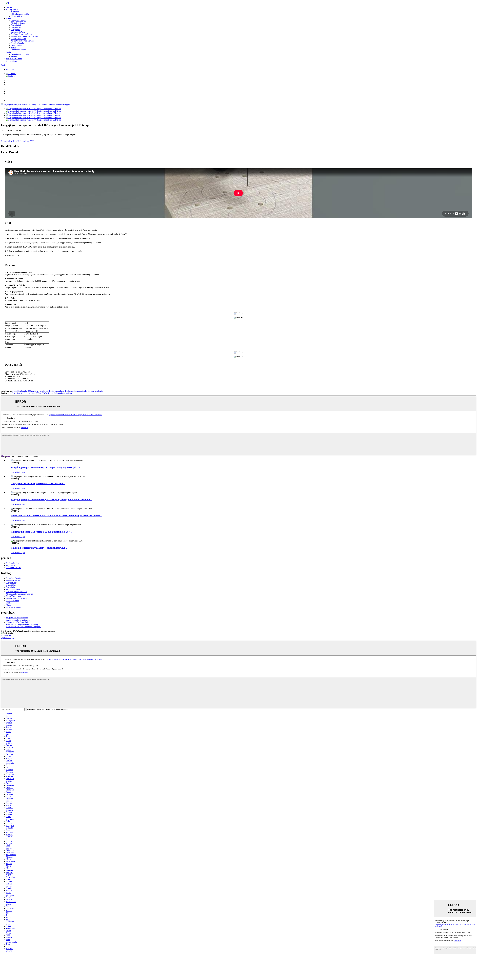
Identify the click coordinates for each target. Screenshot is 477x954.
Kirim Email (6, 635)
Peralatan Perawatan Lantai (21, 34)
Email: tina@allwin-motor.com (18, 620)
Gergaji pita (15, 30)
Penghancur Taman (18, 50)
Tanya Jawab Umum (14, 59)
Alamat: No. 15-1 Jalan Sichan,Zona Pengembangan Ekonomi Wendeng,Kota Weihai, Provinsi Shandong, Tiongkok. (23, 624)
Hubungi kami (11, 61)
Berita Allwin (16, 56)
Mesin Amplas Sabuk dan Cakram (24, 36)
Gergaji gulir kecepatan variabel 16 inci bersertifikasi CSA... (41, 531)
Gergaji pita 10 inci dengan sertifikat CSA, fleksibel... (38, 483)
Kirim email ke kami (9, 141)
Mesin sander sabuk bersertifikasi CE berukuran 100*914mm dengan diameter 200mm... (56, 515)
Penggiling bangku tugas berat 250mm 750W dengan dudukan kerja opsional (42, 393)
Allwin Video (16, 16)
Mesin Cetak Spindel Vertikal (22, 41)
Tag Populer (11, 565)
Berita (8, 52)
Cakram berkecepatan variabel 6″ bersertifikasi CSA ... (39, 547)
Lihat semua (6, 456)
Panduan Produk (12, 563)
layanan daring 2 (7, 638)
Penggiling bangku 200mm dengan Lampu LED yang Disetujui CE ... (46, 467)
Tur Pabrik (15, 12)
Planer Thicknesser (18, 39)
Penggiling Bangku (18, 21)
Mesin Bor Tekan (18, 23)
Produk (9, 18)
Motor (13, 47)
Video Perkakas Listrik (20, 14)
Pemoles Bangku (17, 43)
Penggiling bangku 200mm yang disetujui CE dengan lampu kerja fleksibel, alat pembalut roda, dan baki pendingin (57, 391)
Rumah (9, 7)
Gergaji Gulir (16, 25)
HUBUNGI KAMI (13, 568)
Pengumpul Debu (18, 32)
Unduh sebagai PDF (26, 141)
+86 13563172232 (13, 69)
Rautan (9, 603)
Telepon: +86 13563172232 (17, 618)
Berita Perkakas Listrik (20, 54)
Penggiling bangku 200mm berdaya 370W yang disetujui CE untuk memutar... (51, 499)
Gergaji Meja (16, 27)
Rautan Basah (16, 45)
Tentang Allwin (12, 9)
